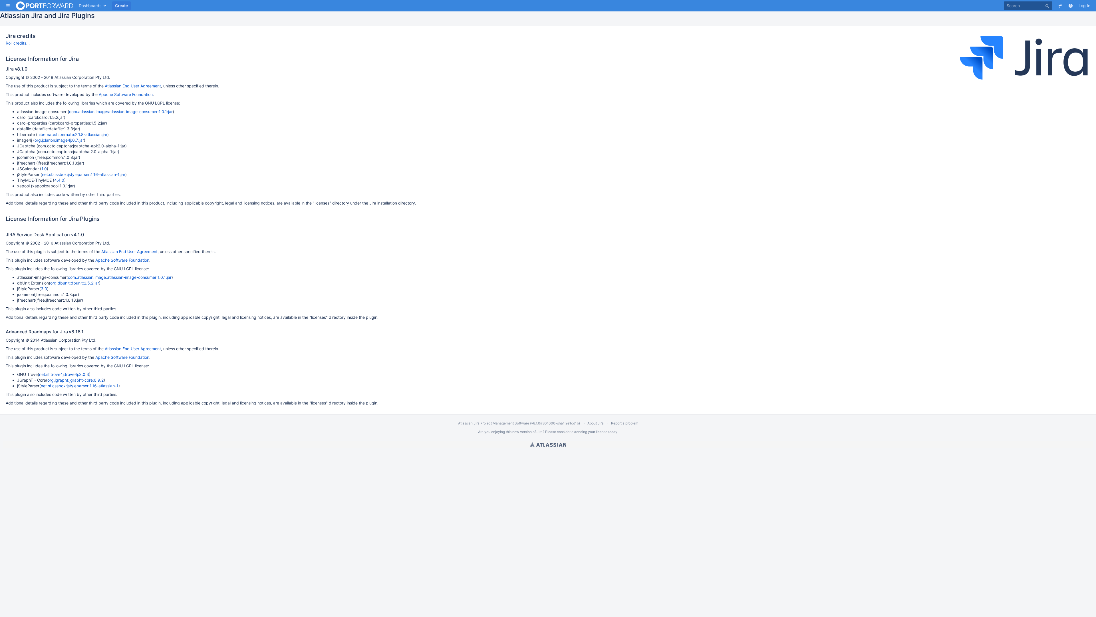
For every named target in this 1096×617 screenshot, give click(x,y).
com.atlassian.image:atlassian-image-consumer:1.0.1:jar (121, 111)
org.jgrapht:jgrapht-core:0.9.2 (75, 380)
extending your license (589, 432)
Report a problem (624, 423)
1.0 (44, 168)
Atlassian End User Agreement (133, 85)
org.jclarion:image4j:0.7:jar (59, 140)
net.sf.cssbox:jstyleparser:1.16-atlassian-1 (79, 385)
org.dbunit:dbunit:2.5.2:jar (74, 283)
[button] (8, 5)
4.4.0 (59, 180)
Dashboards (90, 5)
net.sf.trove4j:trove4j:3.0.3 (64, 374)
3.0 (44, 288)
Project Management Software (504, 423)
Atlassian (548, 444)
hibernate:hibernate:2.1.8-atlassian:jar (72, 134)
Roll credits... (18, 43)
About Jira (595, 423)
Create (121, 5)
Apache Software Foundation (126, 94)
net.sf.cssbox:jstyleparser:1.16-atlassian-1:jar (83, 174)
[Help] (1070, 5)
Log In (1084, 5)
